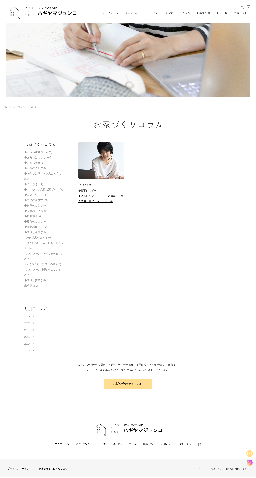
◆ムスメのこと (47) (36, 194)
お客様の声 (203, 13)
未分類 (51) (31, 285)
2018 (27, 336)
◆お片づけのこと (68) (37, 157)
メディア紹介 (133, 13)
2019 (27, 330)
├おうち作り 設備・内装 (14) (42, 264)
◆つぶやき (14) (33, 184)
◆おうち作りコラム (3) (38, 152)
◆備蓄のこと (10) (35, 205)
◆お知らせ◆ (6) (34, 162)
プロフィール (110, 13)
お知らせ (222, 13)
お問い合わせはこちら (128, 383)
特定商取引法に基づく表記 (53, 468)
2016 (27, 350)
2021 (27, 316)
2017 (27, 343)
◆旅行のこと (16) (35, 221)
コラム (186, 13)
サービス (152, 13)
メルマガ (170, 13)
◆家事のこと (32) (35, 210)
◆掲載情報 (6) (33, 216)
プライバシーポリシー (19, 468)
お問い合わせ (242, 13)
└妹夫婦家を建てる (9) (38, 237)
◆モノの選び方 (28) (36, 200)
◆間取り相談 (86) (35, 232)
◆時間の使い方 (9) (35, 226)
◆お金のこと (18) (35, 168)
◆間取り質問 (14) (35, 280)
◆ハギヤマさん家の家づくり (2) (43, 189)
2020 (27, 323)
